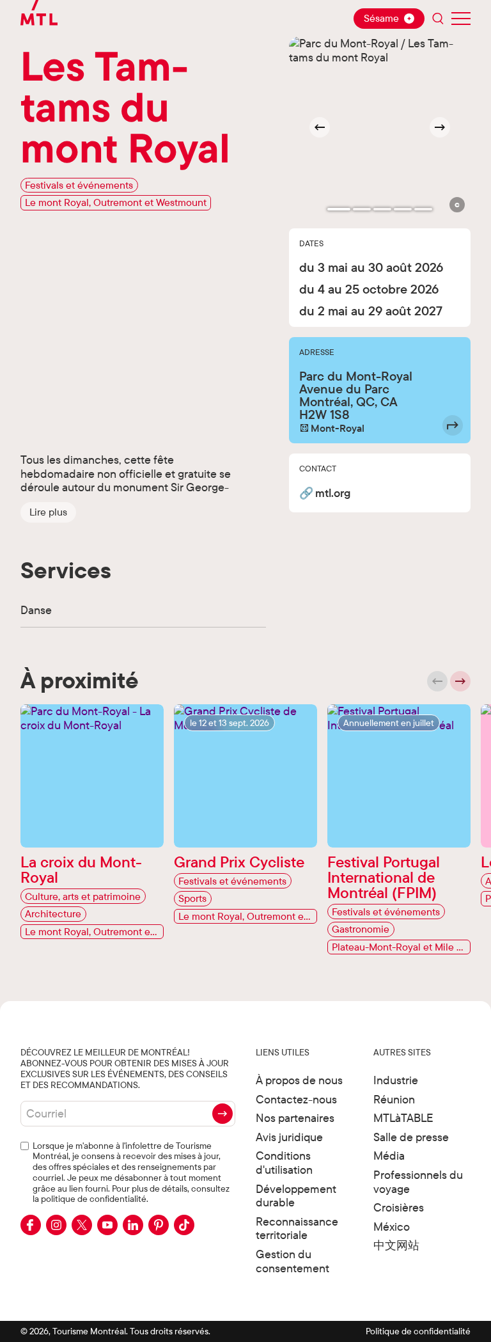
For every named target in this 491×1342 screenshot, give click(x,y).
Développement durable (296, 1195)
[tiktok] (184, 1225)
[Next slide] (440, 127)
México (391, 1226)
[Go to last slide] (319, 127)
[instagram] (56, 1225)
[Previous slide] (437, 681)
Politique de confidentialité (418, 1331)
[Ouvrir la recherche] (438, 18)
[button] (48, 512)
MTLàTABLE (403, 1117)
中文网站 (396, 1245)
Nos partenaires (295, 1117)
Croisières (398, 1207)
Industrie (395, 1080)
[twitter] (82, 1225)
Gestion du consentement (292, 1261)
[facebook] (30, 1225)
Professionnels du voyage (418, 1181)
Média (389, 1155)
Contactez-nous (296, 1099)
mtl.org (332, 493)
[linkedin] (133, 1225)
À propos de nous (299, 1080)
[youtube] (107, 1225)
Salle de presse (411, 1137)
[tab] (338, 209)
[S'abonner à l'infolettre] (222, 1113)
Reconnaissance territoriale (297, 1228)
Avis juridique (289, 1137)
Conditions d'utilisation (284, 1162)
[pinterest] (158, 1225)
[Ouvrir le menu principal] (461, 18)
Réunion (394, 1099)
